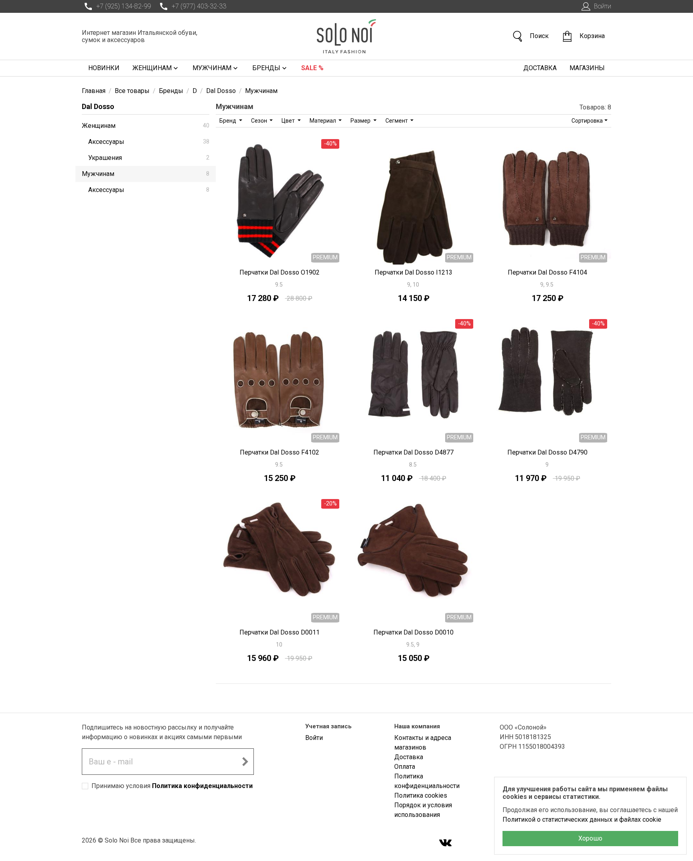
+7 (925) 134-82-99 (123, 6)
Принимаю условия (172, 786)
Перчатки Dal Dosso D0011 (279, 632)
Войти (602, 6)
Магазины (587, 68)
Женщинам (152, 68)
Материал (323, 120)
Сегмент (397, 120)
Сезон (259, 120)
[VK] (445, 843)
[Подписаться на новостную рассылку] (245, 761)
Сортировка (587, 120)
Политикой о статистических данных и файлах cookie (582, 819)
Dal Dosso (98, 106)
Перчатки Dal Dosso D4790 (547, 452)
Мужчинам (211, 68)
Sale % (312, 68)
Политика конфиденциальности (202, 786)
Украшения (148, 158)
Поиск (539, 36)
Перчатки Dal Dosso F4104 (547, 272)
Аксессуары (148, 142)
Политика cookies (420, 795)
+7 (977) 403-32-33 (199, 6)
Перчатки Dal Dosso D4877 (413, 452)
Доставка (540, 68)
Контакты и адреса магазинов (422, 742)
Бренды (266, 68)
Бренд (228, 120)
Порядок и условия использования (423, 810)
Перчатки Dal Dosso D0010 (413, 632)
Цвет (289, 120)
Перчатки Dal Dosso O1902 (279, 272)
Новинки (104, 68)
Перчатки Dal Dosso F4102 (279, 452)
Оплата (404, 766)
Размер (361, 120)
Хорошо (590, 838)
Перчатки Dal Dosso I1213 (413, 272)
